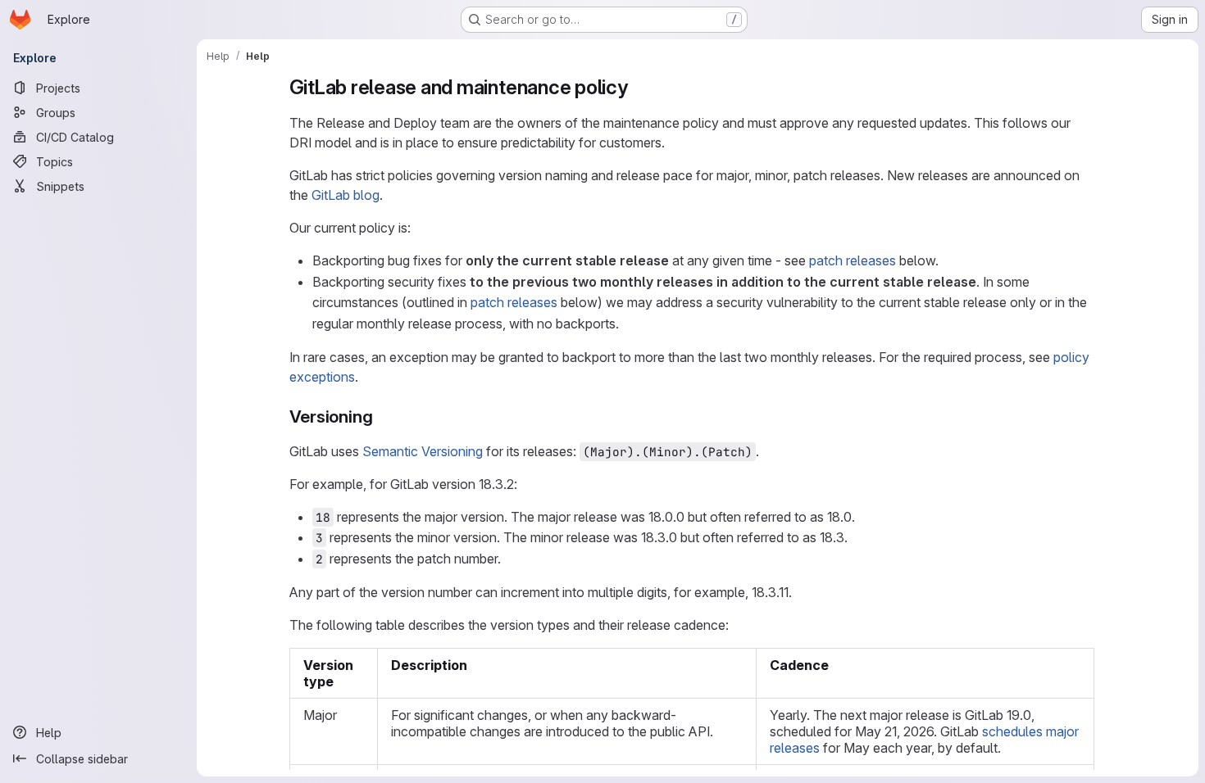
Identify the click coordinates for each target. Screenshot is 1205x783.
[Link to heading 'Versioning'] (381, 416)
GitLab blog (345, 195)
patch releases (852, 260)
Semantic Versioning (422, 451)
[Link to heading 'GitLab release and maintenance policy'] (638, 87)
